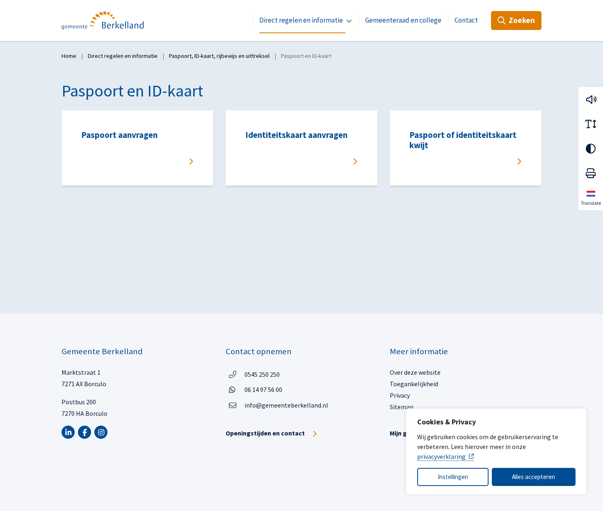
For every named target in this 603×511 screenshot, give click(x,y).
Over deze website (415, 372)
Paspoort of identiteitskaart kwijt (462, 140)
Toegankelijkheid (414, 384)
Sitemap (401, 407)
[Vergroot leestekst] (590, 124)
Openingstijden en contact (265, 433)
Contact (466, 20)
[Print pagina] (590, 173)
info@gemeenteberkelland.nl (286, 405)
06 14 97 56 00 (263, 389)
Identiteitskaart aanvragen (296, 135)
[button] (590, 99)
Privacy (400, 395)
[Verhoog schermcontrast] (590, 148)
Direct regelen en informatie (301, 20)
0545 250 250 (262, 374)
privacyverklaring (441, 456)
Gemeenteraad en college (403, 20)
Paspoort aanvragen (119, 135)
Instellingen (453, 477)
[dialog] (496, 451)
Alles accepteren (533, 477)
